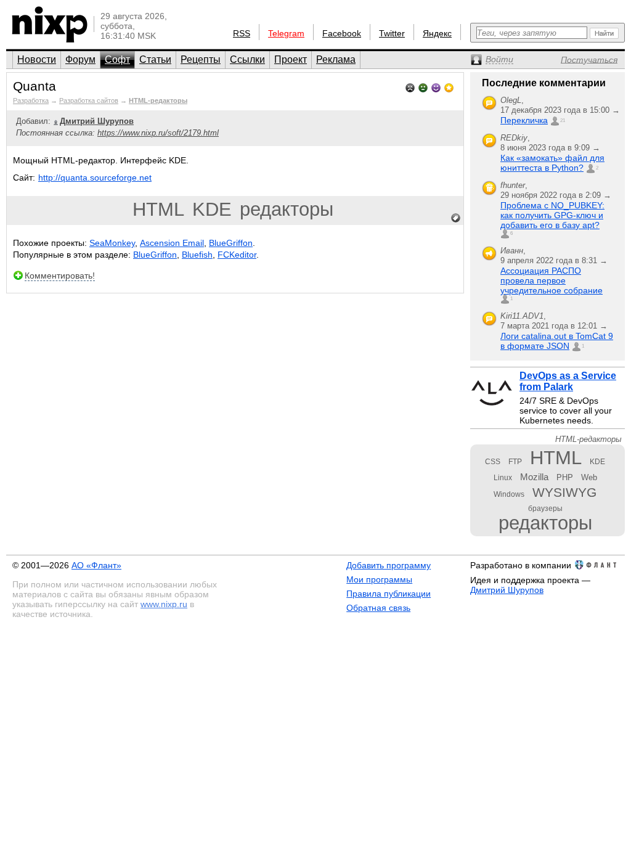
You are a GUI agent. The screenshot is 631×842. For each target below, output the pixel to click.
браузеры (545, 508)
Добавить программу (388, 565)
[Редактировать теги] (456, 218)
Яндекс (437, 33)
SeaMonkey (112, 243)
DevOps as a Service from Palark (567, 381)
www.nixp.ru (163, 604)
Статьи (155, 59)
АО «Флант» (96, 565)
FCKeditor (237, 255)
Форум (80, 59)
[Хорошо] (436, 86)
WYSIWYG (564, 492)
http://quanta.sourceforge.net (95, 177)
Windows (509, 494)
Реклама (336, 59)
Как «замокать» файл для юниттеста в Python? (552, 163)
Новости (36, 59)
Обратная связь (378, 608)
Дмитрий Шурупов (506, 590)
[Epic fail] (410, 86)
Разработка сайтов (88, 100)
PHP (564, 477)
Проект (290, 59)
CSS (492, 461)
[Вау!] (449, 86)
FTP (515, 461)
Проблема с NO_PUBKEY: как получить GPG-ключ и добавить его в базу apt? (552, 215)
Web (589, 477)
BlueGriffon (231, 243)
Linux (503, 477)
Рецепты (201, 59)
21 (562, 120)
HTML (158, 209)
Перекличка (524, 120)
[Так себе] (423, 86)
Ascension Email (172, 243)
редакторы (286, 209)
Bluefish (197, 255)
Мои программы (379, 579)
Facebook (341, 33)
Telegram (286, 33)
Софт (117, 59)
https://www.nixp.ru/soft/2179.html (158, 132)
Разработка (31, 100)
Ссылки (247, 59)
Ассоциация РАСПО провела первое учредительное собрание (551, 280)
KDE (212, 209)
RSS (241, 33)
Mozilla (534, 477)
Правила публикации (388, 594)
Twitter (392, 33)
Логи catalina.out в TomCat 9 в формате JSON (556, 341)
